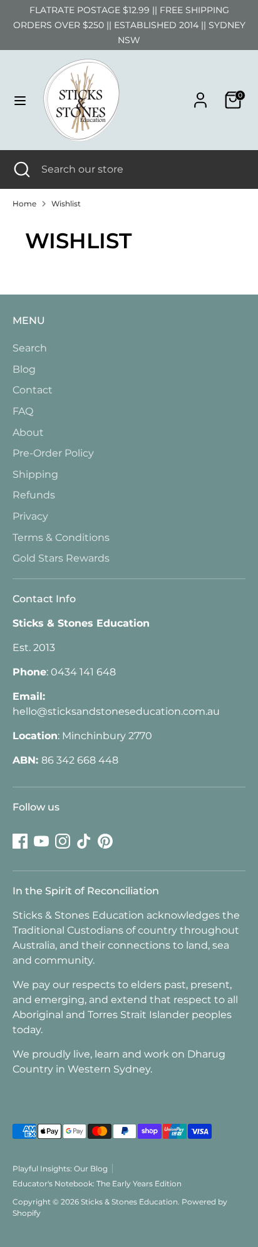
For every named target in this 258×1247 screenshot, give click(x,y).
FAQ (23, 411)
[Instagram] (62, 841)
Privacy (30, 516)
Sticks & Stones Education (129, 1201)
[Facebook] (20, 841)
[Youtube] (41, 841)
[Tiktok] (83, 841)
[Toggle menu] (20, 100)
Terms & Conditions (61, 537)
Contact (33, 390)
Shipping (35, 474)
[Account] (200, 95)
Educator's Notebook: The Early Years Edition (97, 1183)
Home (24, 203)
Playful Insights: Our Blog (60, 1168)
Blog (24, 369)
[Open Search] (20, 169)
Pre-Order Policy (53, 453)
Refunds (34, 495)
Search (30, 348)
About (28, 432)
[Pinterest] (105, 841)
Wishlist (66, 203)
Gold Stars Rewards (61, 558)
